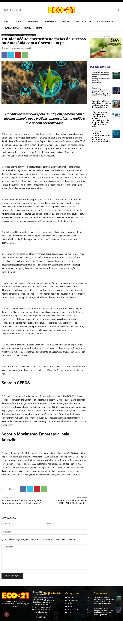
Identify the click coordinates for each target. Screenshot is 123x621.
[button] (118, 10)
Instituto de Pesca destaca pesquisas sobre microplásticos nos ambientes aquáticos (101, 78)
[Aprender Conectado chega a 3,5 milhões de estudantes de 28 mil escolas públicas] (116, 90)
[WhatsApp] (25, 55)
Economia (16, 35)
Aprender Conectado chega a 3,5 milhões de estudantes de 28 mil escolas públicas (101, 92)
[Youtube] (12, 611)
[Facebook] (106, 10)
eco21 (6, 48)
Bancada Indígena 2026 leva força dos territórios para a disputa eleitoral (101, 104)
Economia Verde (28, 35)
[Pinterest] (18, 55)
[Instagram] (111, 10)
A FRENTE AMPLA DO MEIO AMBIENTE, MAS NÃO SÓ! (71, 501)
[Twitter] (11, 55)
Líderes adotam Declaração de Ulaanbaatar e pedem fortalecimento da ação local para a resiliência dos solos (100, 119)
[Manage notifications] (6, 614)
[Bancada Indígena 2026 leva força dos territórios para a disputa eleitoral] (116, 104)
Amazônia (6, 35)
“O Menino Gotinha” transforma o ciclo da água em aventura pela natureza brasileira (101, 136)
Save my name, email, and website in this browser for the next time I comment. (40, 539)
